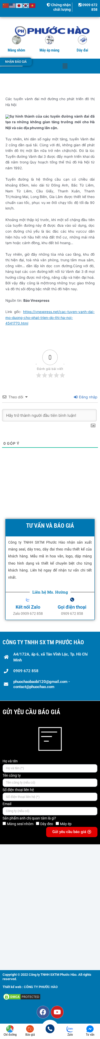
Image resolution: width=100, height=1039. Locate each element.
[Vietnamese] (32, 5)
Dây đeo (46, 824)
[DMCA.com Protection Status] (22, 996)
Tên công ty (12, 775)
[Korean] (26, 5)
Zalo (70, 1034)
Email (7, 804)
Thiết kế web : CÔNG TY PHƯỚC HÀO (30, 987)
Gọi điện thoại (72, 607)
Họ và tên (10, 761)
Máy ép (66, 824)
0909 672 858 (25, 671)
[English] (12, 5)
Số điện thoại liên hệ (18, 790)
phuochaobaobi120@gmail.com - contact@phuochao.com (41, 684)
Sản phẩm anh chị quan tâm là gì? (29, 818)
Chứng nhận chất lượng (60, 7)
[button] (65, 66)
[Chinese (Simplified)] (6, 5)
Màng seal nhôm (20, 824)
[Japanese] (19, 5)
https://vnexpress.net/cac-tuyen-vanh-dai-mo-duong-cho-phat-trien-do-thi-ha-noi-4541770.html (50, 317)
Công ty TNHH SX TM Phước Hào (43, 642)
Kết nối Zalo (28, 607)
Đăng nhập (87, 397)
